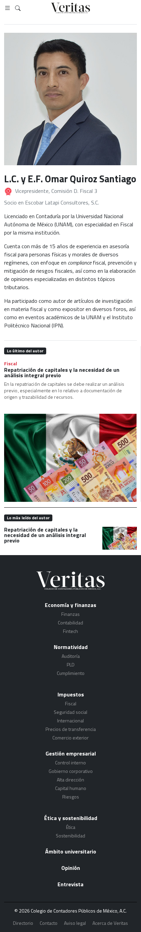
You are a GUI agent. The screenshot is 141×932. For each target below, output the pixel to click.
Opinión (70, 868)
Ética (70, 827)
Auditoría (71, 656)
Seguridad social (70, 712)
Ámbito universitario (70, 851)
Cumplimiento (71, 673)
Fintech (70, 631)
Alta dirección (70, 779)
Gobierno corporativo (71, 771)
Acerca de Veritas (110, 923)
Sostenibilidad (70, 835)
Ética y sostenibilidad (70, 818)
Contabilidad (70, 622)
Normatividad (71, 647)
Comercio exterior (70, 737)
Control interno (70, 762)
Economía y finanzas (70, 605)
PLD (71, 664)
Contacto (48, 923)
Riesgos (70, 796)
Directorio (23, 923)
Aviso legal (75, 923)
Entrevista (70, 884)
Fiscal (10, 363)
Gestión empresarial (71, 753)
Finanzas (70, 614)
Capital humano (70, 788)
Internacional (70, 720)
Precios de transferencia (71, 729)
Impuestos (70, 694)
